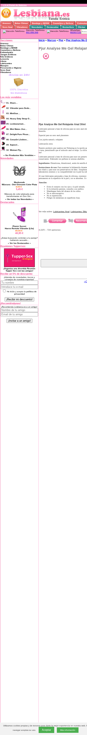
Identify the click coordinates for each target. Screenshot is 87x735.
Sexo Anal (5, 70)
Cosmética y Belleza (10, 50)
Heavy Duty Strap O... (18, 118)
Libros (3, 61)
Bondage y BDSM (8, 48)
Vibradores (5, 72)
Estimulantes (6, 52)
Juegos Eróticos (8, 54)
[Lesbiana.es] (36, 20)
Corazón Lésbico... (17, 139)
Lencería (4, 59)
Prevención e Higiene (10, 68)
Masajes (4, 65)
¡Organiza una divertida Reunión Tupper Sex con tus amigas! (19, 269)
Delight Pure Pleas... (18, 134)
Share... (12, 103)
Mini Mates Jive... (16, 129)
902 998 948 (32, 32)
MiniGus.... (13, 113)
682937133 (75, 32)
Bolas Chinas (6, 46)
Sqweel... (12, 145)
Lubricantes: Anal (61, 211)
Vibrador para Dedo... (18, 108)
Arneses (4, 43)
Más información (67, 730)
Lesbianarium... (15, 124)
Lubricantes (6, 63)
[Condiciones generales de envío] (19, 94)
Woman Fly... (14, 150)
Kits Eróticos (6, 57)
